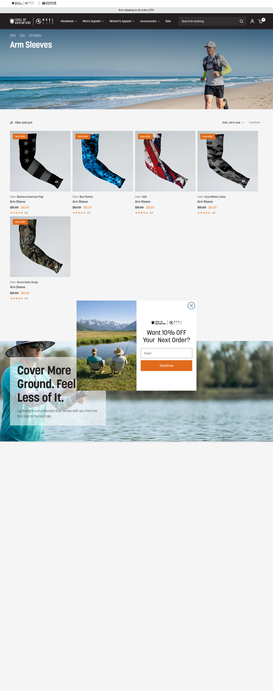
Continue (166, 365)
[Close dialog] (191, 305)
